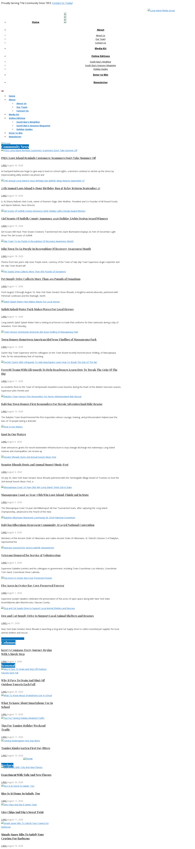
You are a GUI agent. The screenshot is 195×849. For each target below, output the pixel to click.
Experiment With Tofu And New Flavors (26, 775)
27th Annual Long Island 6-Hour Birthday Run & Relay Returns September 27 (50, 188)
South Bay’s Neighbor (100, 61)
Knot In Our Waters (13, 434)
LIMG (4, 165)
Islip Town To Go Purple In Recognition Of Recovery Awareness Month (46, 249)
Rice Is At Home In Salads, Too (20, 793)
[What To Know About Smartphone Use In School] (28, 695)
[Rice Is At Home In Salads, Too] (28, 786)
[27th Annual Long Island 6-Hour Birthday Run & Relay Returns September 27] (61, 181)
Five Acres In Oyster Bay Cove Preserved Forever (32, 585)
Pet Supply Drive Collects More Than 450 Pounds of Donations (40, 279)
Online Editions (100, 56)
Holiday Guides (100, 69)
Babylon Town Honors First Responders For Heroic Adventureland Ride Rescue (52, 404)
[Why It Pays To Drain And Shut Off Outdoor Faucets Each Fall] (28, 671)
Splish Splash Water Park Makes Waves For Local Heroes (37, 309)
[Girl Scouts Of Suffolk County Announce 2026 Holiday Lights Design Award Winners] (61, 211)
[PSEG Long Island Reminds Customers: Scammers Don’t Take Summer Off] (61, 150)
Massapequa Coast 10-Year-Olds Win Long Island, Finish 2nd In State (45, 495)
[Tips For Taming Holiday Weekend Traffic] (28, 718)
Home (35, 22)
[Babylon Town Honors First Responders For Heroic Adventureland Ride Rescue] (61, 396)
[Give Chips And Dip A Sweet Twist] (28, 804)
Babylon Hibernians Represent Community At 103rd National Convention (47, 525)
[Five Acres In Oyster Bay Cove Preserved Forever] (61, 578)
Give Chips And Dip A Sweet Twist (22, 812)
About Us (100, 35)
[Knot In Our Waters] (61, 427)
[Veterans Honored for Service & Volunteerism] (61, 548)
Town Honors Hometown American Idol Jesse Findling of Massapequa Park (49, 339)
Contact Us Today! (62, 3)
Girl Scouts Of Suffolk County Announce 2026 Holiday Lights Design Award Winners (54, 218)
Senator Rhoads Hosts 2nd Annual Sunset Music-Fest (34, 464)
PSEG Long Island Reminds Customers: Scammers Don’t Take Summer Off (48, 158)
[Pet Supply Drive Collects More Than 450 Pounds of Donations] (61, 271)
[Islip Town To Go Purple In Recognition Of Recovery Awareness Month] (61, 241)
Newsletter (101, 82)
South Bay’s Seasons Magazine (100, 65)
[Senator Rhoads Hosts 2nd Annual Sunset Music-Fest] (61, 457)
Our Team (101, 39)
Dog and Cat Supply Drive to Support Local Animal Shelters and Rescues (47, 616)
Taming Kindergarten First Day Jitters (25, 748)
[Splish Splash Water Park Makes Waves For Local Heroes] (61, 302)
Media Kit (100, 48)
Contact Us (100, 42)
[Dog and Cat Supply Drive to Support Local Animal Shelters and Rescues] (61, 608)
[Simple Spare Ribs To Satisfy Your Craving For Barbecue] (28, 825)
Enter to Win (100, 74)
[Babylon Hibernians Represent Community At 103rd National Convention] (61, 517)
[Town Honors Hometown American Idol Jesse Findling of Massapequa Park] (61, 332)
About (100, 30)
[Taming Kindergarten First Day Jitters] (28, 741)
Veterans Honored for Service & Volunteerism (30, 555)
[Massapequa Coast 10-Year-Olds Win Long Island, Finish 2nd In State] (61, 487)
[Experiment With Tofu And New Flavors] (28, 767)
